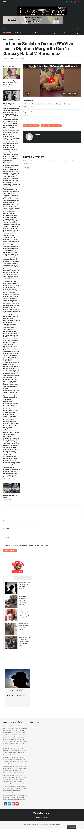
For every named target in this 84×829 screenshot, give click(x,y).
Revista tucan (42, 813)
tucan (12, 58)
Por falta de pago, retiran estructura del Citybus (23, 625)
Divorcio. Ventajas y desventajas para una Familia (24, 584)
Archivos (38, 817)
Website (6, 537)
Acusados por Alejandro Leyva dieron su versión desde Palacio (11, 82)
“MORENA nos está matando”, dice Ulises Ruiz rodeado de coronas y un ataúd (24, 641)
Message (26, 168)
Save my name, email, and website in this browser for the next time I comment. (26, 545)
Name (5, 521)
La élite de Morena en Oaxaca (10, 496)
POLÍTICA (6, 39)
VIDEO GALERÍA (15, 39)
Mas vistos (8, 578)
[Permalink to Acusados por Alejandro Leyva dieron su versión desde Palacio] (11, 74)
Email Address (7, 529)
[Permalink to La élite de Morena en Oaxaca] (11, 489)
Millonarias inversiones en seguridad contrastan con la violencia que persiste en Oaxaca (53, 33)
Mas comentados (20, 578)
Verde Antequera (54, 824)
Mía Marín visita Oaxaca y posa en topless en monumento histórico (23, 600)
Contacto (45, 817)
